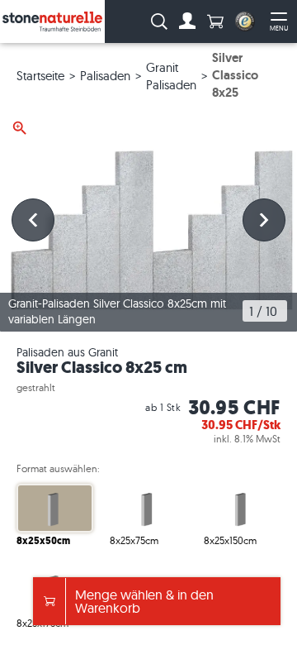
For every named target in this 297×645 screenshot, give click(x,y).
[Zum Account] (187, 21)
